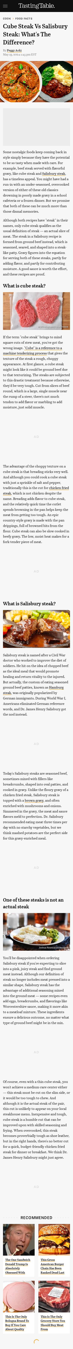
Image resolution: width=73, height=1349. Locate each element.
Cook (7, 18)
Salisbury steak (53, 173)
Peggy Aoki (14, 50)
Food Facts (23, 18)
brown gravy (34, 800)
